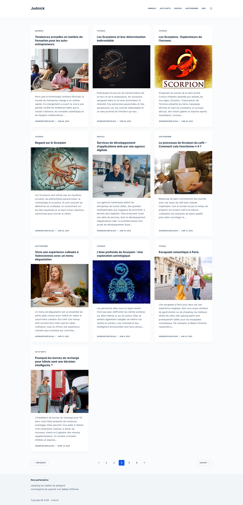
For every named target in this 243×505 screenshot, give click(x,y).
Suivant (203, 463)
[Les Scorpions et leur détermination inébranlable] (121, 66)
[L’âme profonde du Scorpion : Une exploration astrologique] (121, 282)
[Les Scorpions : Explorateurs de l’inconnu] (183, 66)
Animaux (152, 8)
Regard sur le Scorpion (50, 142)
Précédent (41, 463)
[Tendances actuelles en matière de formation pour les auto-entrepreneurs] (59, 70)
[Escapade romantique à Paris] (183, 278)
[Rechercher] (211, 8)
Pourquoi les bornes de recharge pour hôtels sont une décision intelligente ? (57, 361)
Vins (204, 8)
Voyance (101, 31)
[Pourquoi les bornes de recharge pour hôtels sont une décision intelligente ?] (59, 391)
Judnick (38, 8)
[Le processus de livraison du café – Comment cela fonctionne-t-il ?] (183, 172)
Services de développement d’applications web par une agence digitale (121, 146)
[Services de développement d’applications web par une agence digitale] (121, 176)
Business (39, 31)
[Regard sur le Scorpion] (59, 169)
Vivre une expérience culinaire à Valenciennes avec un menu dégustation (57, 255)
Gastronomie (191, 8)
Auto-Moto (165, 8)
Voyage (162, 246)
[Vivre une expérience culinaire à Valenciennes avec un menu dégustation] (59, 285)
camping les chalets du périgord (48, 485)
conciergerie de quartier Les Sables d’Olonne (55, 489)
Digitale (178, 8)
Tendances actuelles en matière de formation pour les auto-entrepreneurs (59, 40)
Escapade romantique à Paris (179, 252)
